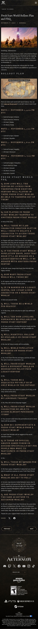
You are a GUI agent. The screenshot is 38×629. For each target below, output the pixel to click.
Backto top (19, 545)
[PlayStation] (10, 601)
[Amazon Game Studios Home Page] (19, 580)
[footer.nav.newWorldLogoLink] (19, 560)
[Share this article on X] (9, 518)
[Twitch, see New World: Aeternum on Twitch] (9, 566)
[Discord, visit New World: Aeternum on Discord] (4, 566)
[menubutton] (36, 2)
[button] (19, 37)
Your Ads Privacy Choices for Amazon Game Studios (18, 616)
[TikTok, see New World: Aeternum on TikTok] (33, 566)
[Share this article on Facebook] (14, 518)
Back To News (8, 9)
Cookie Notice (19, 614)
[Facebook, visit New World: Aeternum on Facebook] (19, 566)
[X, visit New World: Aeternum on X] (14, 566)
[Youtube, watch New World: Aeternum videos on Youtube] (24, 566)
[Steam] (19, 606)
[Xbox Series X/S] (26, 601)
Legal (19, 612)
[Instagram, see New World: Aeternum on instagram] (28, 566)
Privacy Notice (19, 613)
